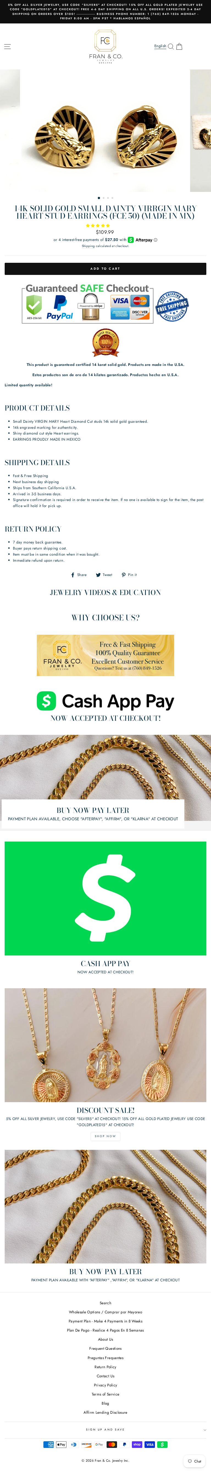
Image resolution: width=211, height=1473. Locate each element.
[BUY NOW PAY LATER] (105, 1207)
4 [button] (113, 198)
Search (105, 1303)
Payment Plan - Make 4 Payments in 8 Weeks (105, 1321)
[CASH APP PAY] (105, 898)
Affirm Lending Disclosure (105, 1412)
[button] (98, 225)
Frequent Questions (105, 1348)
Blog (105, 1403)
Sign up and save (105, 1430)
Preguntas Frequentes (105, 1357)
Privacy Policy (105, 1385)
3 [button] (108, 198)
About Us (105, 1339)
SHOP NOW (105, 1136)
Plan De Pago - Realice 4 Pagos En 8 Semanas (105, 1330)
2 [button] (104, 198)
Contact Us (105, 1376)
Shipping (88, 246)
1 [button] (99, 198)
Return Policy (105, 1367)
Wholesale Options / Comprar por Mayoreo (105, 1312)
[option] (105, 12)
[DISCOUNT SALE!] (105, 1045)
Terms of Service (105, 1394)
